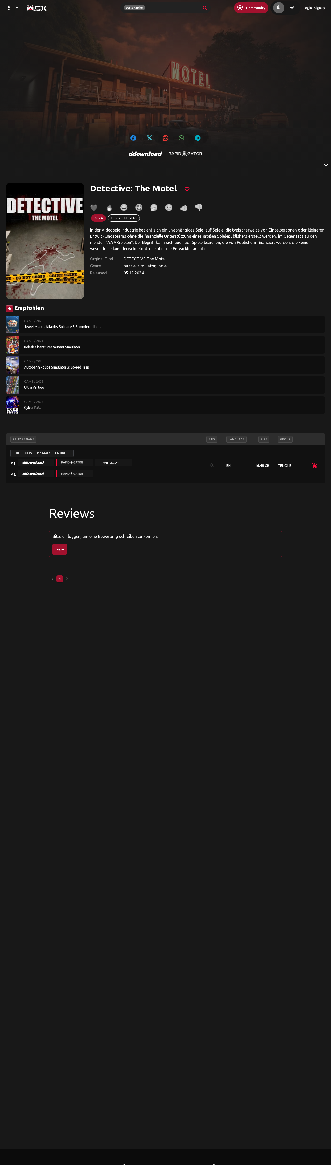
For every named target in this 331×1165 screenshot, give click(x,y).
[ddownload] (146, 154)
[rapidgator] (185, 154)
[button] (36, 462)
